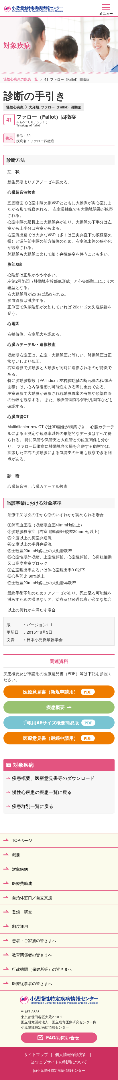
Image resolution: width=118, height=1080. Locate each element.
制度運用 (20, 926)
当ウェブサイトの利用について (59, 1062)
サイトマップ (36, 1054)
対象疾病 (23, 764)
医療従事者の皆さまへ (32, 983)
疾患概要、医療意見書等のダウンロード (53, 778)
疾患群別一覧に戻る (32, 806)
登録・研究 (22, 912)
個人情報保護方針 (71, 1054)
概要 (16, 854)
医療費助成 (22, 883)
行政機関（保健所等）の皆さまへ (42, 969)
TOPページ (22, 840)
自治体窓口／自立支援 (32, 897)
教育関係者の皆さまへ (32, 955)
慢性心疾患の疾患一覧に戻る (42, 792)
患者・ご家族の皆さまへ (34, 940)
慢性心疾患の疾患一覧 (20, 78)
